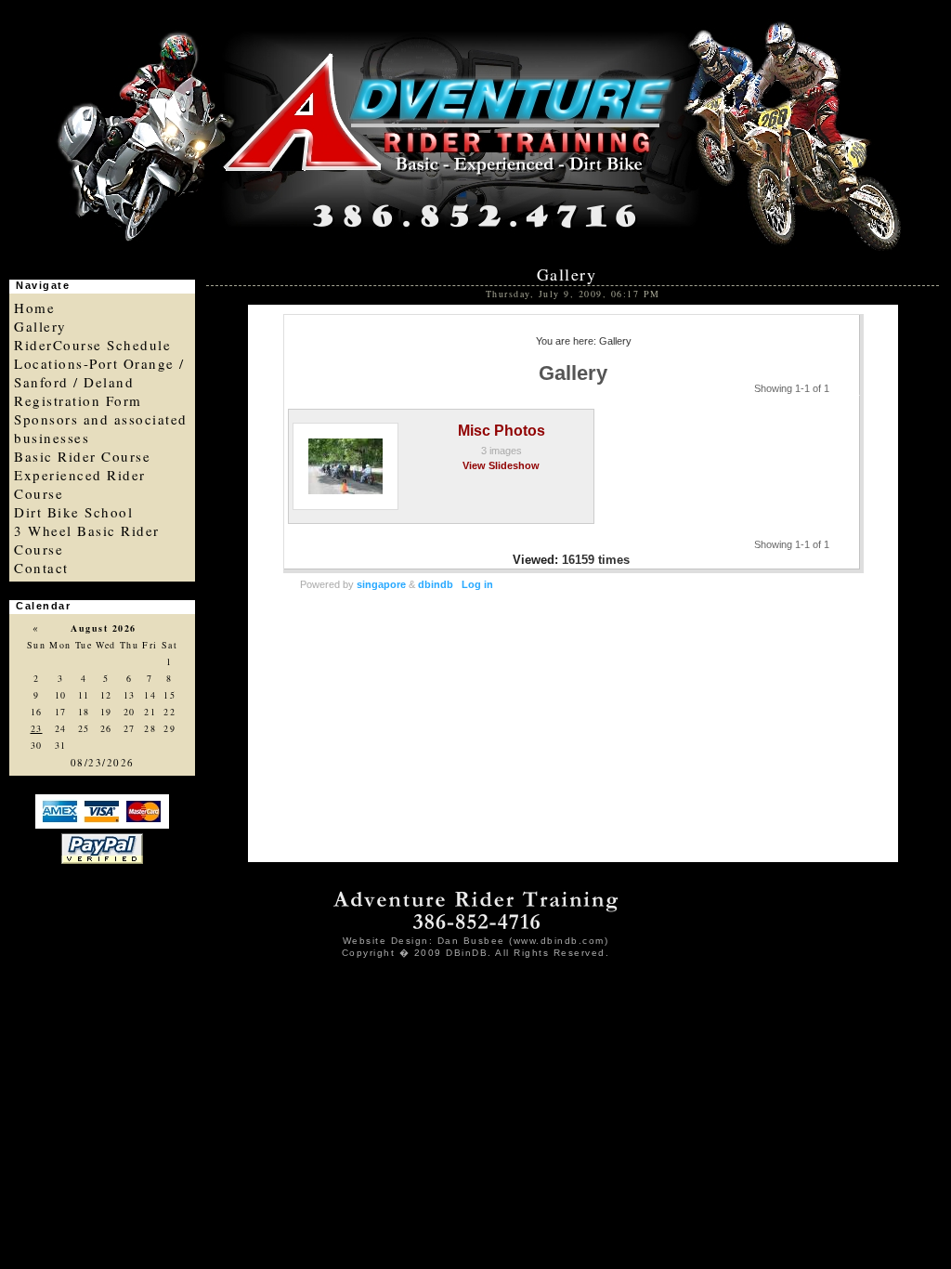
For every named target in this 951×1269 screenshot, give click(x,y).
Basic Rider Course (82, 456)
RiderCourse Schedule (92, 344)
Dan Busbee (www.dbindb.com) (523, 940)
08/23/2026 (103, 762)
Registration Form (78, 400)
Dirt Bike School (73, 512)
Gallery (40, 326)
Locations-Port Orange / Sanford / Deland (99, 372)
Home (34, 307)
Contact (41, 567)
